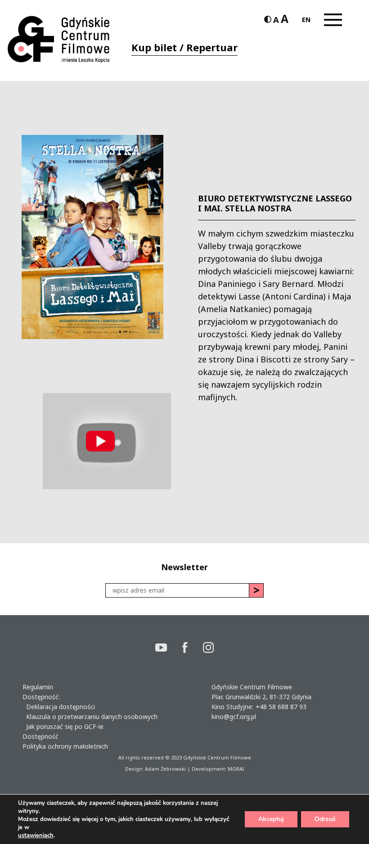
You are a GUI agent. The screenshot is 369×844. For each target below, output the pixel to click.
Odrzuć (325, 819)
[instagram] (208, 648)
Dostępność (40, 736)
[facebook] (192, 648)
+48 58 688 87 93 (281, 706)
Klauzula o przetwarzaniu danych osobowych (90, 716)
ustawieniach (36, 835)
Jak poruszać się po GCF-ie (63, 726)
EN (306, 19)
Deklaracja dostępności (58, 706)
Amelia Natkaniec (235, 309)
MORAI (236, 768)
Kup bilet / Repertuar (184, 47)
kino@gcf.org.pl (234, 716)
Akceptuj (271, 819)
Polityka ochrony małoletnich (65, 746)
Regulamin (37, 687)
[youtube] (168, 648)
